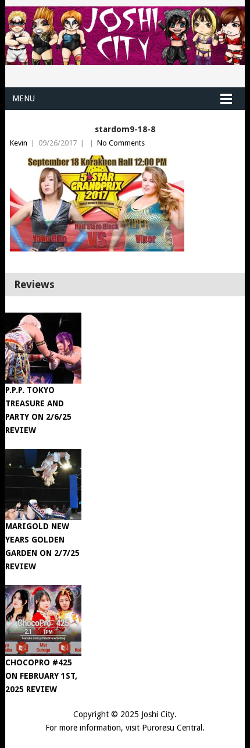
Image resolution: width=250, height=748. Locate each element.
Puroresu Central (172, 727)
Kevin (18, 143)
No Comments (121, 143)
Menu (23, 98)
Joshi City (157, 714)
